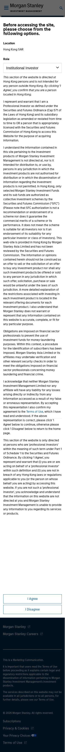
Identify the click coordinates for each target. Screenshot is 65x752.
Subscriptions (12, 721)
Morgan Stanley (14, 627)
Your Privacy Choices (17, 735)
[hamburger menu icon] (6, 8)
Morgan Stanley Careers (20, 634)
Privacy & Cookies (16, 728)
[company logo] (26, 8)
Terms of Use (34, 411)
